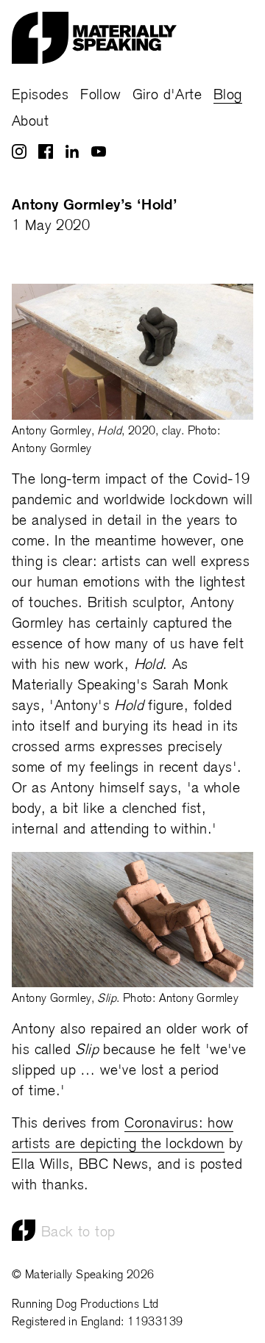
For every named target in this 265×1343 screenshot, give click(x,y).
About (30, 122)
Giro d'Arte (167, 95)
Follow (100, 95)
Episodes (40, 95)
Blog (227, 95)
